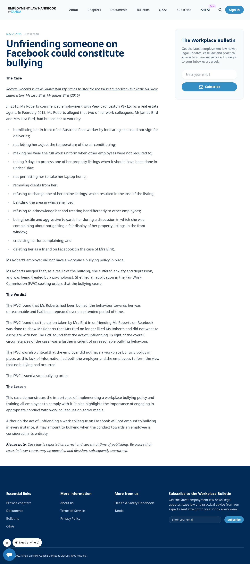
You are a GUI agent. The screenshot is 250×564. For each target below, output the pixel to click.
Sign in (234, 10)
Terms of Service (72, 511)
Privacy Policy (70, 518)
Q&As (163, 10)
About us (67, 503)
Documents (119, 10)
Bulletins (143, 10)
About (73, 10)
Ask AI (205, 9)
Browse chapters (18, 503)
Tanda (119, 511)
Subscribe (184, 10)
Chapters (94, 10)
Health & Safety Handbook (134, 503)
